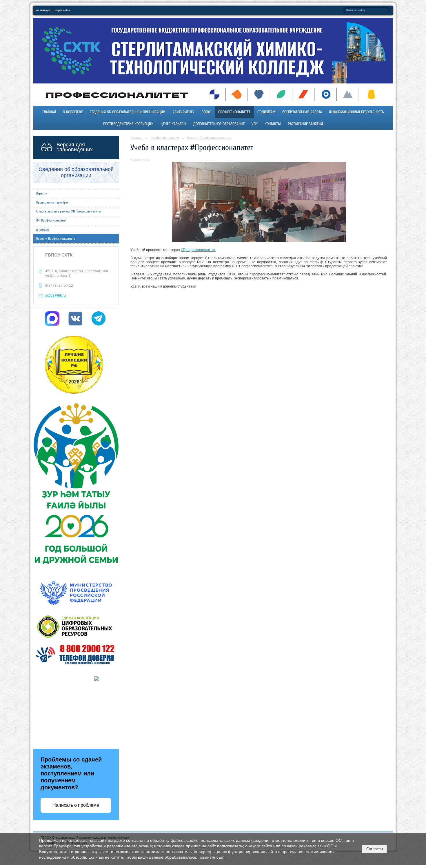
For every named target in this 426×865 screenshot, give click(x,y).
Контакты (273, 123)
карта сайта (62, 10)
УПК (255, 123)
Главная (49, 112)
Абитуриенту (183, 112)
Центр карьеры (173, 123)
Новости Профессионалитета (55, 239)
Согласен (374, 849)
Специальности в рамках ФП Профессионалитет (68, 211)
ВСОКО (206, 112)
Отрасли (41, 193)
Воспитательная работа (302, 112)
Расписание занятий (305, 123)
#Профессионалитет (198, 250)
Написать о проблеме (75, 805)
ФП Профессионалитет (51, 220)
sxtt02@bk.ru (55, 295)
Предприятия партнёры (52, 202)
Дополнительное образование (219, 123)
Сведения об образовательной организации (127, 112)
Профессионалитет (234, 112)
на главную (43, 10)
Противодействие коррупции (128, 123)
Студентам (266, 112)
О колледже (73, 112)
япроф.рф (42, 230)
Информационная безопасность (356, 112)
